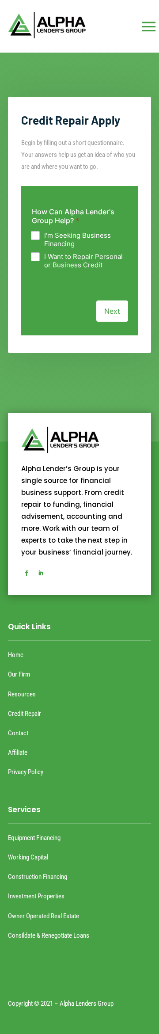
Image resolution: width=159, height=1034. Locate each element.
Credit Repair (24, 714)
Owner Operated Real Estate (43, 916)
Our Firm (19, 674)
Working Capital (28, 857)
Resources (22, 694)
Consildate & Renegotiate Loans (48, 935)
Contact (18, 733)
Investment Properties (36, 896)
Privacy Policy (25, 772)
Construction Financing (37, 877)
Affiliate (17, 752)
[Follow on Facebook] (26, 573)
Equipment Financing (34, 838)
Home (15, 655)
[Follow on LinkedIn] (40, 573)
